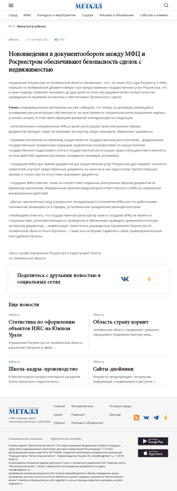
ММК (27, 15)
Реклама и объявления (117, 15)
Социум (87, 15)
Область (14, 39)
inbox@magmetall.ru (102, 455)
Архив (58, 414)
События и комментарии (158, 15)
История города (120, 406)
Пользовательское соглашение (25, 438)
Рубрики (59, 423)
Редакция (78, 414)
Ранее (13, 107)
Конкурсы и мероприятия (57, 15)
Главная (59, 406)
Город (13, 15)
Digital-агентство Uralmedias (66, 438)
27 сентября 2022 (37, 39)
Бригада (115, 414)
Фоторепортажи (82, 406)
